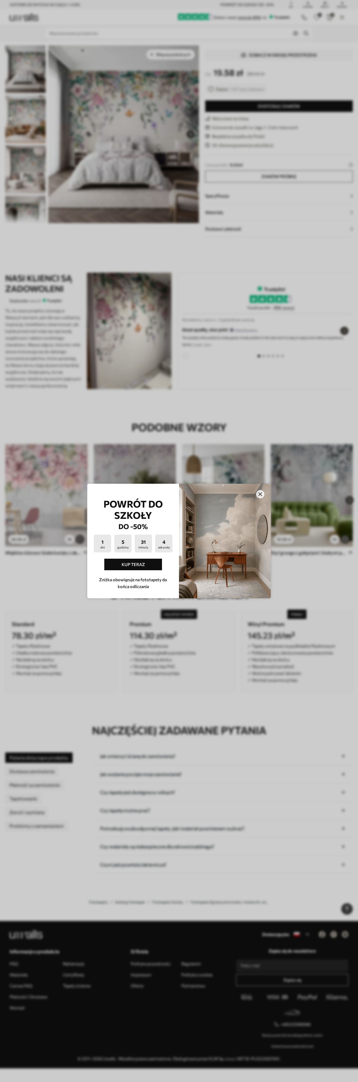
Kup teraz (133, 564)
